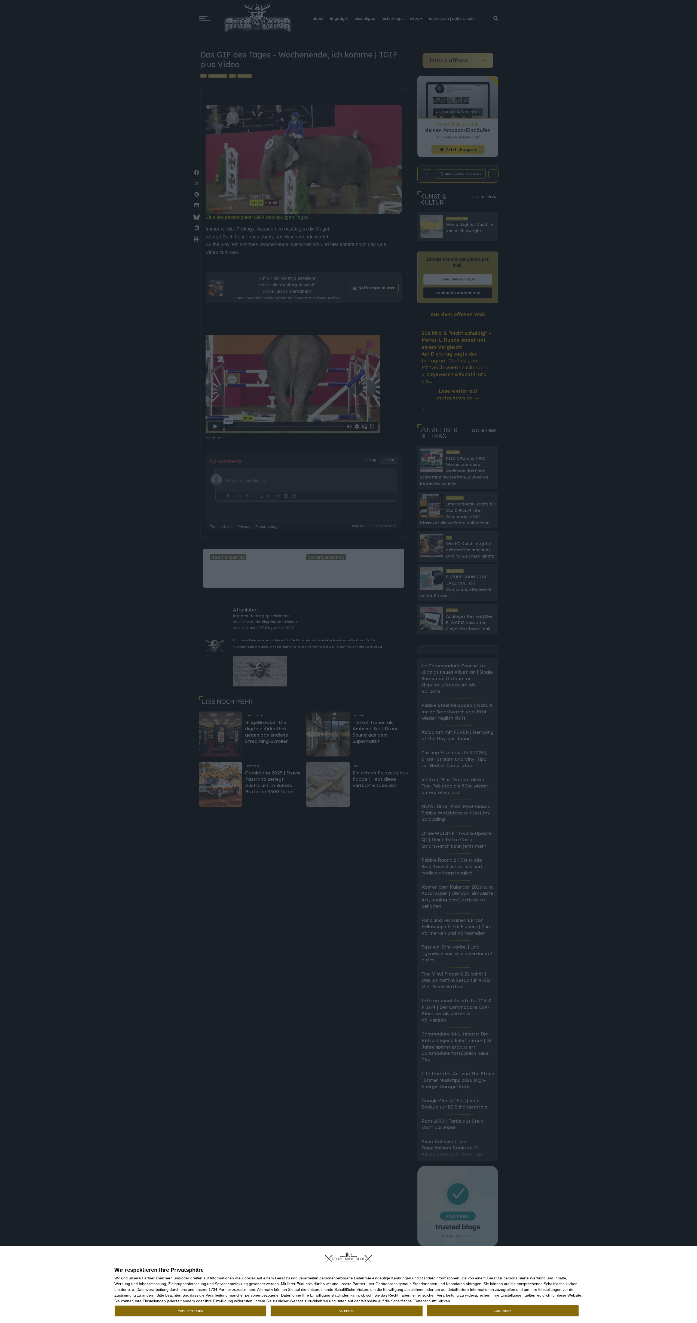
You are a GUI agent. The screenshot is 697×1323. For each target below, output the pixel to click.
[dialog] (348, 1284)
